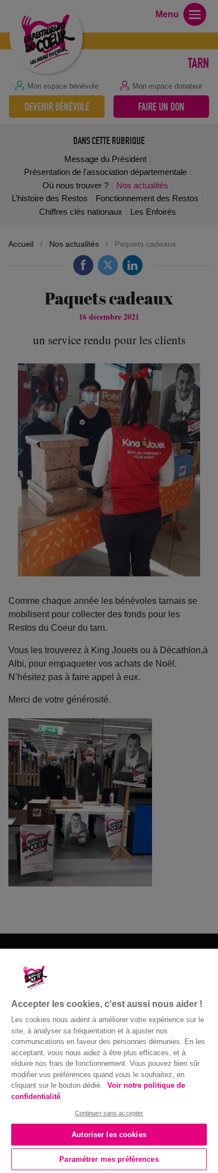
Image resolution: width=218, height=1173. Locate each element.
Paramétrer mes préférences (108, 1159)
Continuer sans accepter (109, 1113)
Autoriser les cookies (109, 1134)
